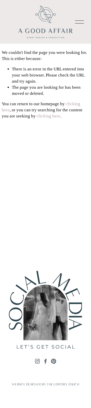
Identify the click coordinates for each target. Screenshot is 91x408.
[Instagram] (37, 361)
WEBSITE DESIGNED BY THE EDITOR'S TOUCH (45, 384)
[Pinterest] (53, 361)
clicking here (48, 116)
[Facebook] (45, 361)
